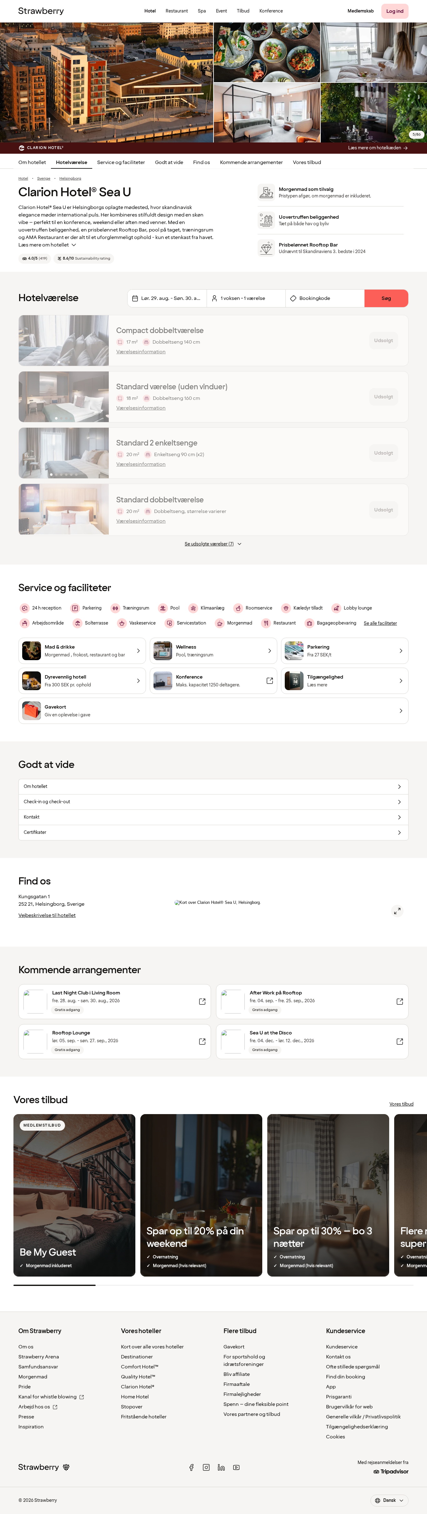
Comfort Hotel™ (139, 1366)
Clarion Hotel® (137, 1386)
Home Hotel (135, 1396)
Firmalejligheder (242, 1394)
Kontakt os (338, 1356)
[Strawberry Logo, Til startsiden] (41, 11)
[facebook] (191, 1467)
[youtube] (236, 1467)
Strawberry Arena (38, 1356)
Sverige (43, 178)
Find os (201, 162)
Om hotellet (32, 162)
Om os (25, 1346)
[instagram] (206, 1467)
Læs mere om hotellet (43, 245)
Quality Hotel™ (138, 1376)
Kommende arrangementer (251, 162)
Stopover (132, 1406)
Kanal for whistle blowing (47, 1396)
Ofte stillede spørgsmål (353, 1366)
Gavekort (234, 1346)
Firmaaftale (237, 1384)
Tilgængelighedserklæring (357, 1426)
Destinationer (137, 1356)
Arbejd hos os (34, 1406)
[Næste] (100, 340)
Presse (26, 1416)
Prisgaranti (339, 1396)
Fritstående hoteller (144, 1416)
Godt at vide (169, 162)
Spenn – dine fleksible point (256, 1404)
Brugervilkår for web (349, 1406)
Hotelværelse (71, 162)
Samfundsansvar (38, 1366)
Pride (24, 1386)
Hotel (23, 178)
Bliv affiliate (237, 1374)
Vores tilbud (307, 162)
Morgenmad (32, 1376)
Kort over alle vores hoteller (152, 1346)
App (331, 1386)
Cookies (335, 1436)
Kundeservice (342, 1346)
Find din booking (345, 1376)
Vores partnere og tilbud (252, 1414)
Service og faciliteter (121, 162)
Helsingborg (70, 178)
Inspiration (31, 1426)
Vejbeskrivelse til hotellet (47, 915)
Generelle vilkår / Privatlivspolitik (363, 1416)
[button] (64, 340)
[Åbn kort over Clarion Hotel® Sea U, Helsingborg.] (397, 911)
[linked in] (221, 1467)
